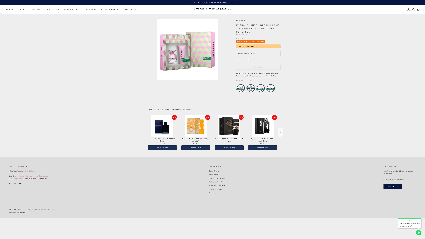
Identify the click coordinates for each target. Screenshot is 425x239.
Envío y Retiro (213, 174)
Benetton (241, 20)
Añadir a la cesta (162, 147)
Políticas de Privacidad (216, 182)
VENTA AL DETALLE (131, 9)
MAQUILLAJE (37, 9)
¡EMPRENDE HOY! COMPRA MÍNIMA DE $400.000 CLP (212, 2)
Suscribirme (393, 186)
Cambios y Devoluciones (217, 178)
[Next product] (280, 132)
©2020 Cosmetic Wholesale (21, 209)
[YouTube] (20, 183)
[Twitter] (250, 80)
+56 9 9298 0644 (30, 171)
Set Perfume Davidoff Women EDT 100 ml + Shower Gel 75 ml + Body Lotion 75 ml (34, 225)
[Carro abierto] (418, 9)
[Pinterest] (253, 80)
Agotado (258, 67)
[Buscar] (413, 9)
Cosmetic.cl (213, 193)
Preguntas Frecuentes (216, 189)
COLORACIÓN (53, 9)
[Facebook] (247, 80)
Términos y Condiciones (217, 185)
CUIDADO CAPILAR (72, 9)
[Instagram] (14, 183)
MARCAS (9, 9)
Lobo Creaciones (20, 212)
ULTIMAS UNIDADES (109, 9)
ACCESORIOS (90, 9)
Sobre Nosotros (214, 171)
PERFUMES (22, 9)
